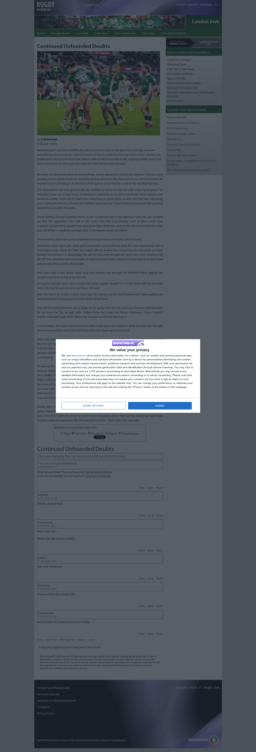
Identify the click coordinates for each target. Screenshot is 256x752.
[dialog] (128, 376)
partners (81, 355)
